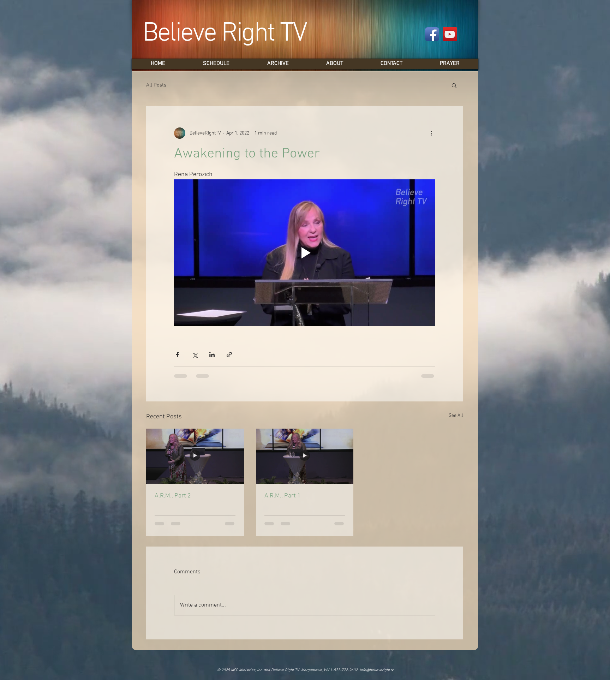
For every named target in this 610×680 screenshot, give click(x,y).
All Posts (156, 85)
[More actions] (431, 133)
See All (456, 416)
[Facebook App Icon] (432, 34)
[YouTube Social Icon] (450, 34)
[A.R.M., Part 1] (305, 456)
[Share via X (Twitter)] (194, 354)
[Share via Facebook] (177, 354)
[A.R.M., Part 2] (195, 456)
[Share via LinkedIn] (212, 354)
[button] (454, 85)
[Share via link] (229, 354)
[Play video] (304, 252)
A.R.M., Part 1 (282, 496)
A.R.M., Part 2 (173, 496)
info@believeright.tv (376, 670)
